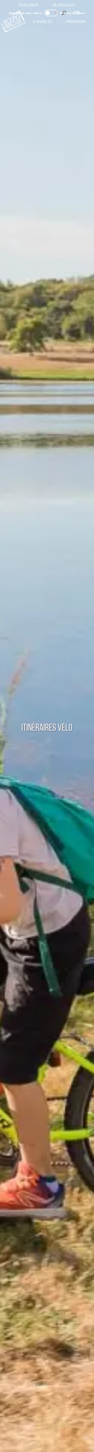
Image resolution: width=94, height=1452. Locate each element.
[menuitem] (28, 5)
